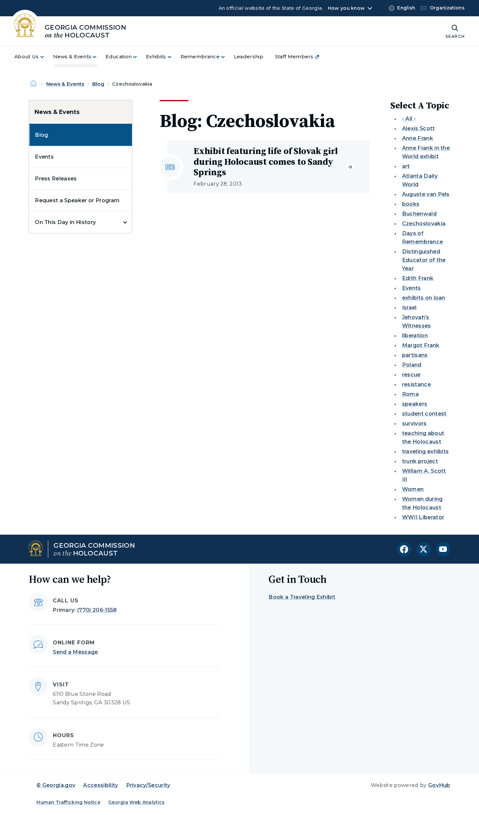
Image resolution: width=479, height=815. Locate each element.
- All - (409, 119)
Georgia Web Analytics (136, 802)
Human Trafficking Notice (68, 802)
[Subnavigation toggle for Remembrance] (227, 57)
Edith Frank (418, 278)
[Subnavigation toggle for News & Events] (98, 57)
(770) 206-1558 (97, 610)
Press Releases (56, 179)
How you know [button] (346, 8)
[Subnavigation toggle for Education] (139, 57)
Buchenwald (419, 214)
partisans (415, 355)
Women (413, 489)
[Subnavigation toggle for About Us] (46, 57)
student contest (424, 414)
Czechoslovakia (423, 223)
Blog (98, 84)
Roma (410, 394)
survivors (414, 423)
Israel (409, 307)
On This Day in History (65, 222)
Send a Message (75, 652)
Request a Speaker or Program (77, 200)
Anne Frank (417, 138)
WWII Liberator (423, 517)
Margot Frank (421, 345)
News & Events (65, 84)
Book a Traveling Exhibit (302, 597)
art (406, 166)
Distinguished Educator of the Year (424, 260)
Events (44, 157)
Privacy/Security (148, 785)
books (411, 204)
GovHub (439, 785)
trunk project (420, 461)
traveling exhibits (425, 451)
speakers (415, 404)
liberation (415, 335)
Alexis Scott (418, 128)
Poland (412, 365)
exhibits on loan (423, 298)
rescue (411, 375)
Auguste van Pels (426, 194)
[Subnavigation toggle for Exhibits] (173, 57)
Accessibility (100, 785)
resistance (416, 384)
